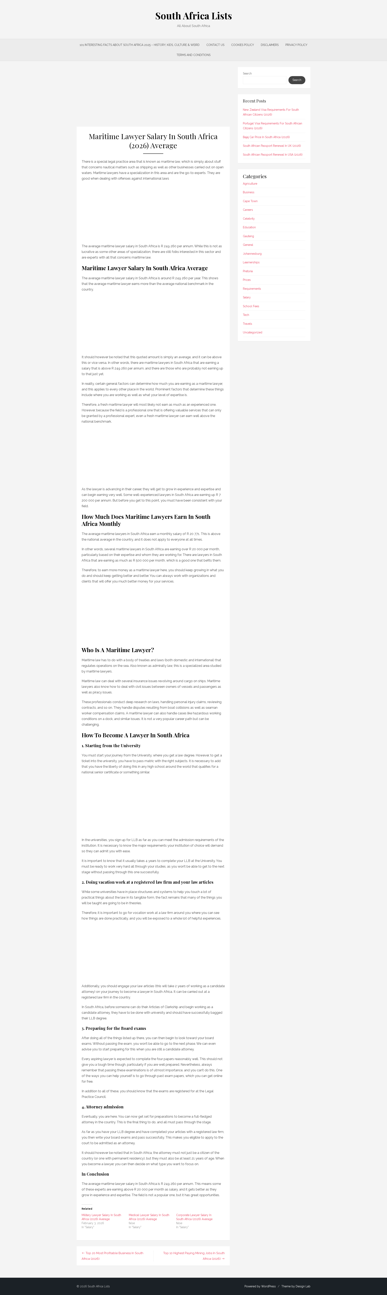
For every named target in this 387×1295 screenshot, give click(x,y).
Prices (247, 279)
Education (249, 227)
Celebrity (249, 218)
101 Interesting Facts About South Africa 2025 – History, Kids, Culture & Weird (140, 45)
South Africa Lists (193, 15)
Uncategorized (252, 332)
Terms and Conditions (193, 55)
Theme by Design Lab (295, 1286)
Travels (247, 323)
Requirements (252, 288)
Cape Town (250, 201)
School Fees (251, 306)
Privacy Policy (296, 45)
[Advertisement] (153, 97)
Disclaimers (270, 45)
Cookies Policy (242, 45)
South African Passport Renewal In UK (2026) (272, 145)
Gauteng (248, 236)
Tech (246, 315)
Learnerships (251, 262)
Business (248, 192)
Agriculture (250, 183)
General (248, 244)
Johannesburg (252, 253)
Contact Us (215, 45)
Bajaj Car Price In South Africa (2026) (266, 137)
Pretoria (248, 271)
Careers (248, 209)
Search (247, 73)
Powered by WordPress (260, 1286)
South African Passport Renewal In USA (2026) (273, 154)
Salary (247, 297)
